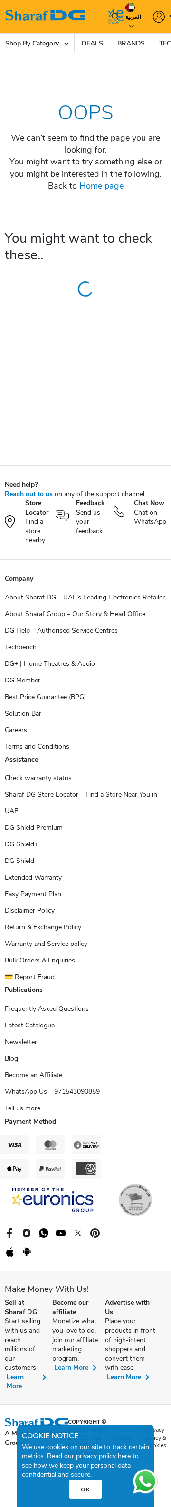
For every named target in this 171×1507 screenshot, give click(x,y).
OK (86, 1489)
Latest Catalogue (30, 1025)
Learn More (15, 1381)
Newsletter (21, 1041)
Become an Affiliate (33, 1075)
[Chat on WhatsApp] (145, 1481)
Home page (101, 185)
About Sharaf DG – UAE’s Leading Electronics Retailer (85, 597)
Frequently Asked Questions (47, 1008)
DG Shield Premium (34, 827)
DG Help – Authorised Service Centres (61, 630)
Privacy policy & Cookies (156, 1438)
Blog (11, 1058)
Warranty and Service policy (46, 943)
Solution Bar (23, 713)
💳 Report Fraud (30, 976)
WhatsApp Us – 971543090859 (52, 1091)
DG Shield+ (21, 844)
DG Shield (19, 860)
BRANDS (131, 43)
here (124, 1456)
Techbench (21, 647)
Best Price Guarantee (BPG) (45, 696)
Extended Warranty (33, 877)
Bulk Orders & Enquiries (40, 960)
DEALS (92, 43)
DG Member (22, 680)
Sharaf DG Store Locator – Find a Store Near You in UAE (81, 803)
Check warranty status (38, 777)
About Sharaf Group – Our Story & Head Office (75, 613)
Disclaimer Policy (30, 910)
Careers (16, 730)
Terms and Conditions (37, 746)
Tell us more (22, 1108)
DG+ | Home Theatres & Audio (50, 663)
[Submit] (113, 16)
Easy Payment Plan (33, 894)
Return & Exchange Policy (43, 927)
